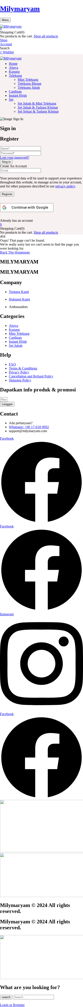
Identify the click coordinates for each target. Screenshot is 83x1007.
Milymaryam (20, 9)
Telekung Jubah (29, 87)
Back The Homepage (15, 252)
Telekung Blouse (29, 83)
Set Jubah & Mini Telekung (37, 103)
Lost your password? (14, 157)
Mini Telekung (28, 79)
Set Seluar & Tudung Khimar (38, 111)
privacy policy (65, 186)
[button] (41, 28)
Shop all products (46, 36)
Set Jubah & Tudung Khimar (38, 107)
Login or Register (12, 1005)
